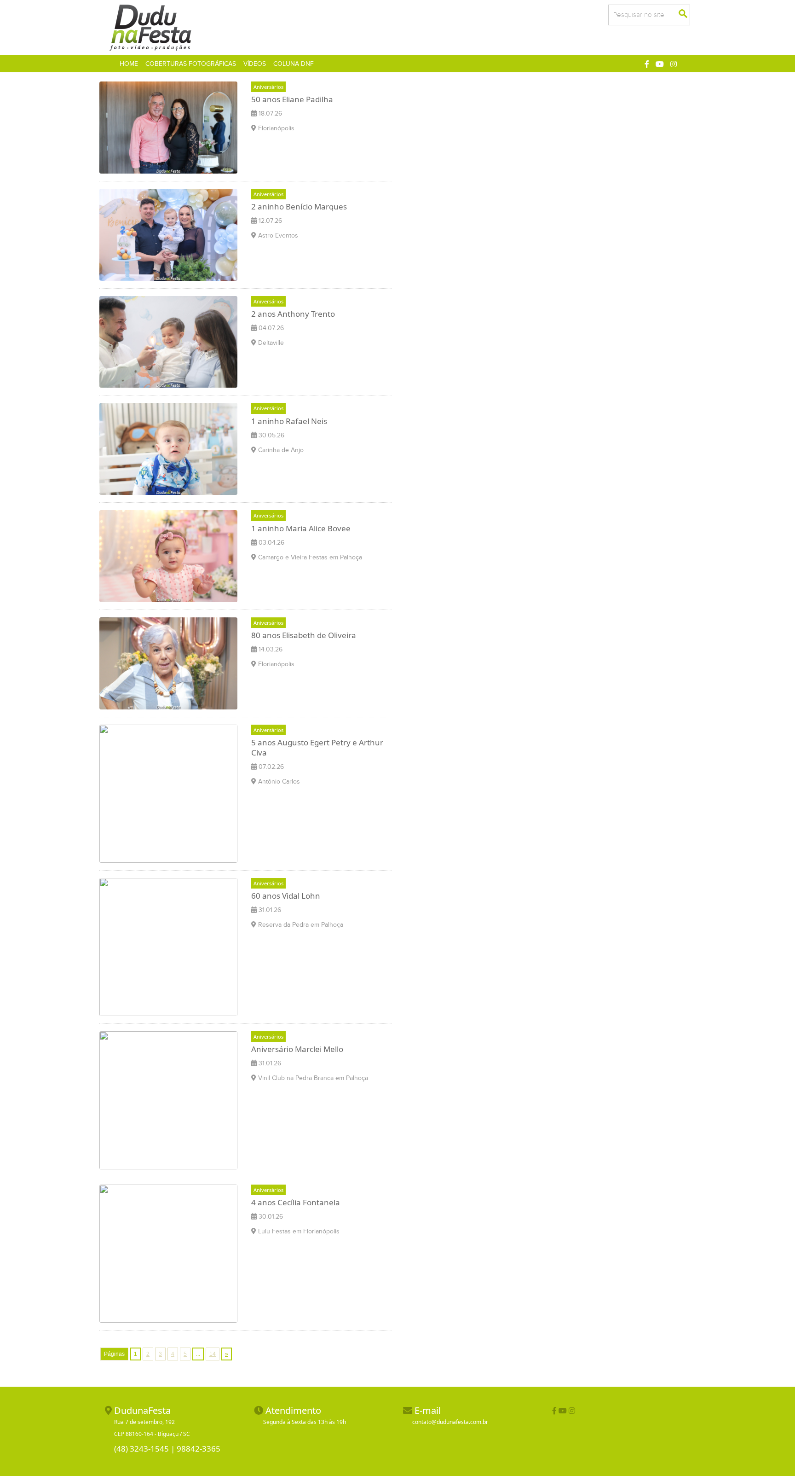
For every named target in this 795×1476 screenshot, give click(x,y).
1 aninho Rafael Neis (289, 421)
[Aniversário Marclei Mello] (168, 1099)
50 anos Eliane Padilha (292, 99)
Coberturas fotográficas (190, 63)
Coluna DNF (293, 63)
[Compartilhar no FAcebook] (554, 1411)
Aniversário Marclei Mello (297, 1049)
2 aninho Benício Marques (299, 206)
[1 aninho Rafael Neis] (168, 448)
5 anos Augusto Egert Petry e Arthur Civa (317, 747)
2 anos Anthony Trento (293, 313)
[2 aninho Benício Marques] (168, 234)
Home (131, 63)
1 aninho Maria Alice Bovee (301, 528)
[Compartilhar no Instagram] (673, 64)
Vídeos (254, 63)
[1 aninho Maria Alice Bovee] (168, 556)
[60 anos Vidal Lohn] (168, 946)
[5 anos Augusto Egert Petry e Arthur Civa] (168, 793)
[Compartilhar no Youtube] (659, 64)
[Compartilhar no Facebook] (646, 64)
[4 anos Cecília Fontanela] (168, 1253)
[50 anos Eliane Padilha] (168, 127)
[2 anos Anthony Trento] (168, 341)
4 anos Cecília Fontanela (295, 1202)
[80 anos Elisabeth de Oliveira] (168, 662)
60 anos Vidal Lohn (285, 895)
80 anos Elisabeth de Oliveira (303, 635)
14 (212, 1354)
